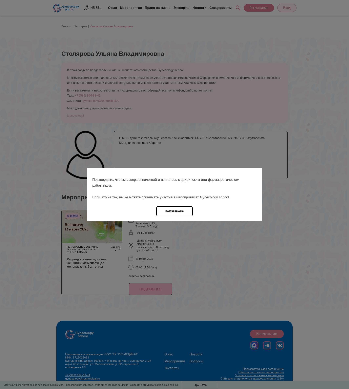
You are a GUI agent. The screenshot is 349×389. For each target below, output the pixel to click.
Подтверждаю (174, 210)
